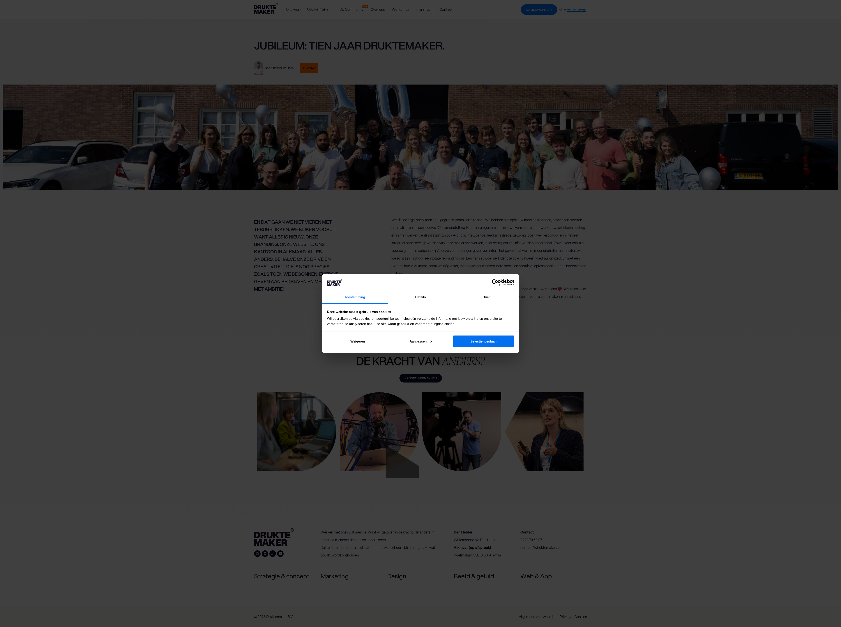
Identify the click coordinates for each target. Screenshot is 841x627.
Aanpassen (418, 341)
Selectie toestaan (483, 341)
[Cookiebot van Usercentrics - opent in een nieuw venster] (495, 282)
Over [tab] (486, 297)
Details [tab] (420, 297)
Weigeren (357, 341)
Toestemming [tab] (354, 297)
